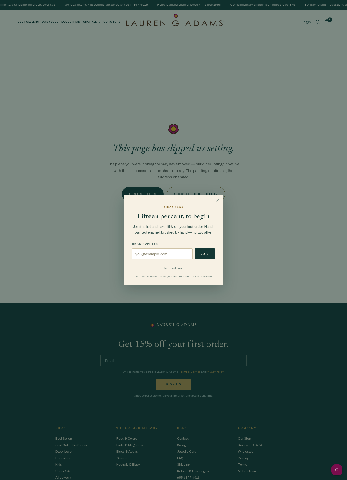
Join (204, 253)
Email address (145, 243)
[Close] (217, 200)
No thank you (173, 268)
